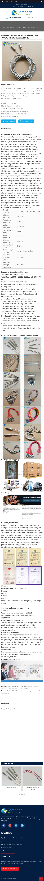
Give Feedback (21, 6)
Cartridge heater (11, 788)
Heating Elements (21, 27)
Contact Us (30, 6)
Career (14, 6)
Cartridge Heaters (33, 27)
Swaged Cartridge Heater (22, 134)
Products (11, 27)
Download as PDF (27, 121)
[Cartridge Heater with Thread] (32, 776)
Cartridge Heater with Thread (33, 788)
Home (4, 27)
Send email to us (10, 121)
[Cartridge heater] (11, 776)
